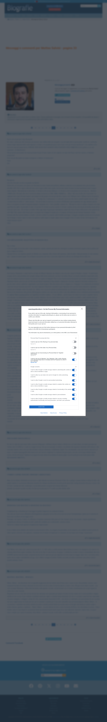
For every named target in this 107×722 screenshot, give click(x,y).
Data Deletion (44, 413)
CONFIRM (41, 406)
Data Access (53, 413)
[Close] (82, 309)
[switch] (74, 342)
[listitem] (53, 338)
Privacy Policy (63, 413)
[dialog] (53, 361)
